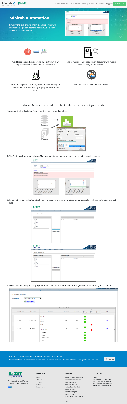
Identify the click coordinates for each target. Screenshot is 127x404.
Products (68, 373)
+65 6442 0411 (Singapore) (102, 379)
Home (57, 4)
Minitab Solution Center (73, 380)
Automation (75, 4)
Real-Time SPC (69, 394)
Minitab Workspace (71, 392)
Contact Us (110, 359)
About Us (39, 380)
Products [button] (64, 4)
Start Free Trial (119, 4)
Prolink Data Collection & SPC (74, 396)
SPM (66, 401)
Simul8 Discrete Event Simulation (76, 399)
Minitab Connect (70, 382)
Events (91, 4)
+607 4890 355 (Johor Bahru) (102, 383)
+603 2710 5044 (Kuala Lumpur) (103, 381)
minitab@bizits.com (104, 385)
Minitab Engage (70, 389)
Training (84, 4)
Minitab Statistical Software (74, 377)
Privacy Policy (40, 387)
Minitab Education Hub (72, 387)
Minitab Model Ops (71, 384)
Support (109, 4)
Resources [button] (100, 4)
